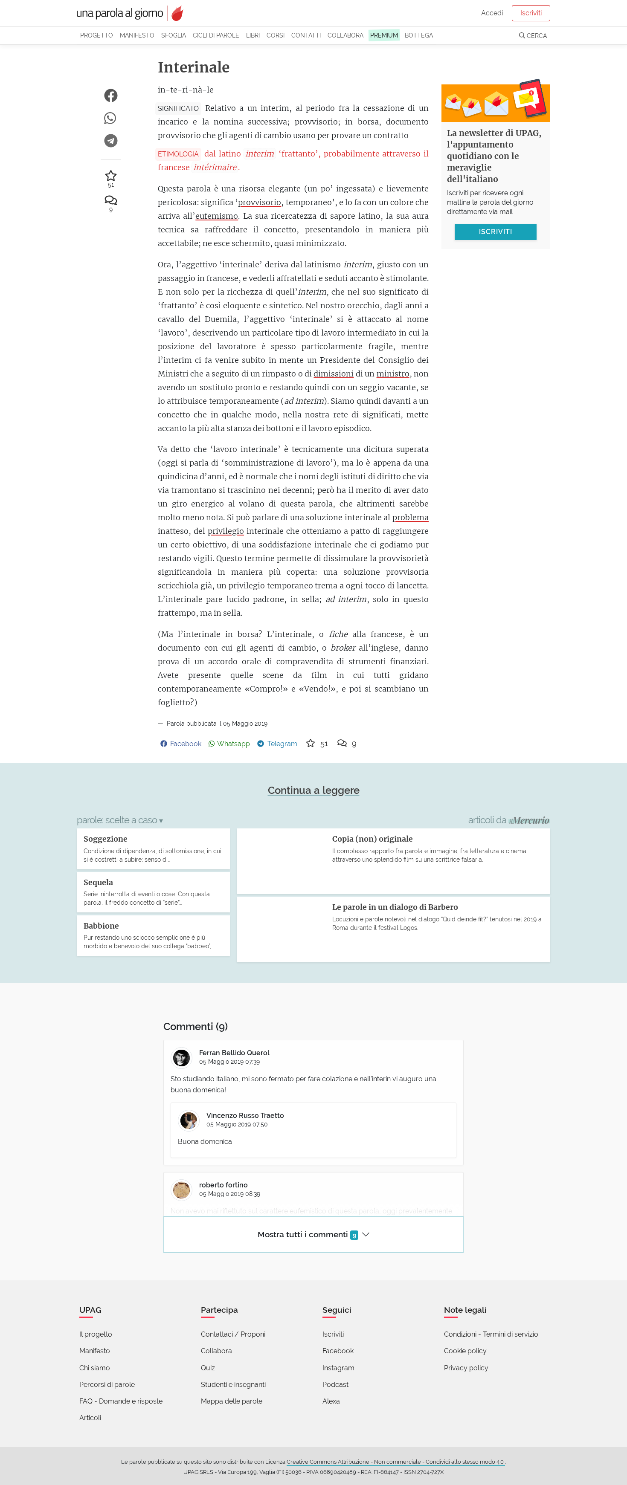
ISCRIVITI (495, 231)
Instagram (338, 1368)
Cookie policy (465, 1351)
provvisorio (259, 202)
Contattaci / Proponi (233, 1334)
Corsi (275, 35)
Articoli (90, 1418)
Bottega (419, 35)
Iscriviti (531, 13)
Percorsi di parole (107, 1385)
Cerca (536, 35)
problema (410, 517)
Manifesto (137, 35)
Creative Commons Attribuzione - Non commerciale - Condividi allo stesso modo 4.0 (396, 1462)
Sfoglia (173, 35)
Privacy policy (466, 1368)
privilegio (226, 531)
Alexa (331, 1401)
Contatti (306, 35)
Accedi (492, 13)
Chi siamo (94, 1368)
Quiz (208, 1368)
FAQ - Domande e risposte (121, 1401)
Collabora (345, 35)
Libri (253, 35)
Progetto (96, 35)
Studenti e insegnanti (233, 1385)
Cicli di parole (216, 35)
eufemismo (216, 216)
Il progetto (95, 1334)
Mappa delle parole (231, 1401)
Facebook (338, 1351)
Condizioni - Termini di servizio (491, 1334)
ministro (393, 374)
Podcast (335, 1385)
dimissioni (334, 374)
